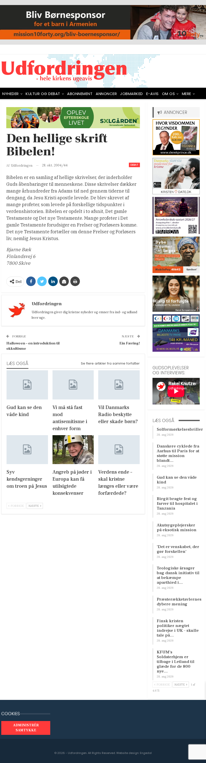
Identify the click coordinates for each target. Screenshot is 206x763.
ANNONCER (106, 93)
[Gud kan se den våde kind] (27, 384)
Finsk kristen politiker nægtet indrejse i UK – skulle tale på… (178, 628)
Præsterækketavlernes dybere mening (179, 602)
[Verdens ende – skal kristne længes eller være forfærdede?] (119, 449)
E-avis (152, 93)
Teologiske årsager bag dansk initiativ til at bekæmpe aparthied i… (178, 575)
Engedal (146, 753)
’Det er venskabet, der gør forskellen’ (178, 549)
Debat (134, 165)
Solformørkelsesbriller (180, 429)
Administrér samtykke (26, 728)
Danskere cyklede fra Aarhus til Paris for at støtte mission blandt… (178, 453)
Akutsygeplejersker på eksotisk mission (176, 527)
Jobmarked (131, 93)
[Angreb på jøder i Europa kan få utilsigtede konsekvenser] (73, 449)
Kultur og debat (43, 93)
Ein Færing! (129, 343)
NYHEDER (10, 93)
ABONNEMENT (79, 93)
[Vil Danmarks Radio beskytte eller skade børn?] (119, 384)
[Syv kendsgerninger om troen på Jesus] (27, 449)
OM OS (168, 93)
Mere (186, 93)
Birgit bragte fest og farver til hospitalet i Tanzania (177, 503)
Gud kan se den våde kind (177, 480)
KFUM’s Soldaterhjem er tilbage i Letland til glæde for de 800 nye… (175, 661)
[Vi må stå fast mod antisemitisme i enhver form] (73, 384)
